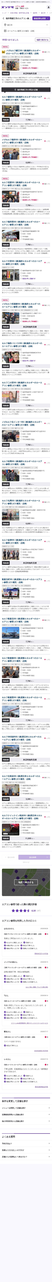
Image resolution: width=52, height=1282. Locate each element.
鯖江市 (43, 13)
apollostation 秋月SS (41, 1051)
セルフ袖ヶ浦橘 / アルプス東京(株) (37, 987)
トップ (4, 13)
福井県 (35, 13)
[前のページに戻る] (3, 18)
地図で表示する (42, 39)
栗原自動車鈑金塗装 (41, 1087)
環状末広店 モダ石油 (41, 953)
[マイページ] (49, 7)
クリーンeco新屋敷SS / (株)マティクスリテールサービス (29, 1023)
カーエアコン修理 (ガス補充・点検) (20, 31)
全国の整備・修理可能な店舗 (19, 13)
